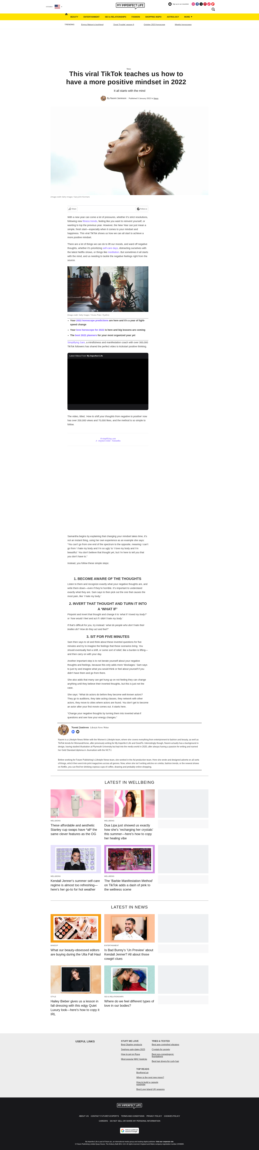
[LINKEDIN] (73, 731)
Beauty (74, 17)
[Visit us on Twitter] (201, 4)
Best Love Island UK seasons (150, 1089)
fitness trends (90, 221)
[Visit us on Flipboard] (212, 4)
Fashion (136, 17)
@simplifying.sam (108, 438)
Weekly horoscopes (183, 24)
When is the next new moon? (150, 1077)
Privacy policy (154, 1116)
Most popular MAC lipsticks (134, 1059)
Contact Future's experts (105, 1116)
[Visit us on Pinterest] (205, 4)
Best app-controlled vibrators (165, 1044)
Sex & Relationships (115, 17)
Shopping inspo (153, 17)
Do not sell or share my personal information (135, 1121)
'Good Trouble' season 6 (123, 24)
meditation (113, 252)
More (187, 17)
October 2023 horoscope (154, 24)
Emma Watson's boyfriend (92, 24)
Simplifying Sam (76, 342)
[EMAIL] (78, 731)
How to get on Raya (130, 1054)
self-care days (110, 248)
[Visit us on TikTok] (209, 4)
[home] (66, 16)
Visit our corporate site (164, 1142)
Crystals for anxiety (161, 1049)
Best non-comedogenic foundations (163, 1055)
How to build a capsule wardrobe (147, 1083)
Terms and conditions (132, 1116)
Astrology (173, 17)
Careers (103, 1121)
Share (74, 209)
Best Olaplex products (131, 1044)
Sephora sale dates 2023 (133, 1049)
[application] (107, 381)
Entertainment (92, 17)
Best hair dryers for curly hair (165, 1061)
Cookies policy (172, 1116)
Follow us (143, 209)
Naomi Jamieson (118, 98)
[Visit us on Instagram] (193, 4)
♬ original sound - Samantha (108, 440)
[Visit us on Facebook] (197, 4)
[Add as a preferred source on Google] (129, 1131)
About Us (84, 1116)
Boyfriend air (142, 1072)
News (129, 69)
